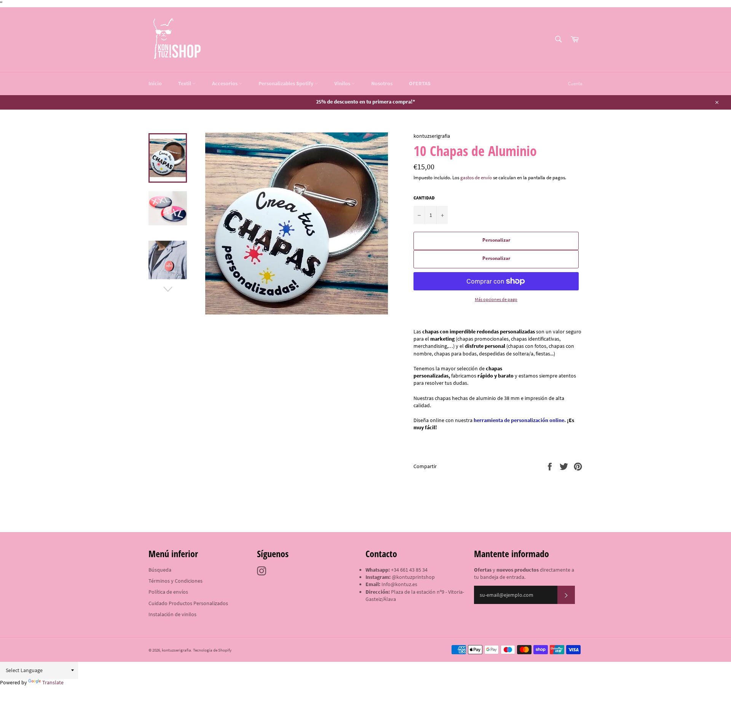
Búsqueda (159, 569)
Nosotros (382, 83)
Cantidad (424, 198)
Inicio (155, 83)
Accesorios (225, 83)
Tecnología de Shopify (212, 650)
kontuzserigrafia (176, 650)
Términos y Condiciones (175, 580)
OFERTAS (420, 83)
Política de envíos (168, 591)
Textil (185, 83)
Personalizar (496, 240)
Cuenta (575, 83)
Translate (53, 682)
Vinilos (342, 83)
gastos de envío (476, 177)
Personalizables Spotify (286, 83)
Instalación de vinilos (172, 614)
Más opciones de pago (496, 299)
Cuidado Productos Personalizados (188, 603)
